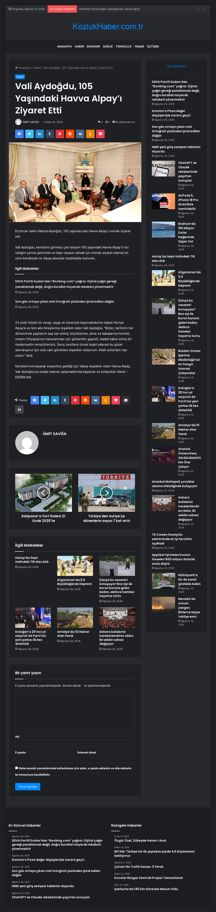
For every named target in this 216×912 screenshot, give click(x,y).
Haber (79, 46)
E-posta (21, 752)
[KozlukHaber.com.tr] (108, 26)
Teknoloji (123, 46)
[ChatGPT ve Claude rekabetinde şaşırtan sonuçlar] (163, 168)
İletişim (153, 46)
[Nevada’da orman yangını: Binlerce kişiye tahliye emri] (163, 605)
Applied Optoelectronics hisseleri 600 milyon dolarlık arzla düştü (173, 559)
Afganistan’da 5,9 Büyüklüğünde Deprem (74, 582)
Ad (18, 736)
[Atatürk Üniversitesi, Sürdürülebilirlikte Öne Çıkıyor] (163, 455)
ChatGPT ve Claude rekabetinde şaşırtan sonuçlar (187, 172)
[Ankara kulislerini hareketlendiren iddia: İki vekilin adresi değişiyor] (117, 618)
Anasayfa (64, 46)
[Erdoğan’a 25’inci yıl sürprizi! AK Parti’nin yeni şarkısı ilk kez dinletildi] (33, 618)
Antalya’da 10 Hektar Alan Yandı (73, 634)
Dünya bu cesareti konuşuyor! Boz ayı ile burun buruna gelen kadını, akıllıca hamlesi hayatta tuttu (116, 588)
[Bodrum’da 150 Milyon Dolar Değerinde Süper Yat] (163, 229)
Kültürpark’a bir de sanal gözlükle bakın (189, 579)
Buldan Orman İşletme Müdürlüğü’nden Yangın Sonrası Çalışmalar (189, 362)
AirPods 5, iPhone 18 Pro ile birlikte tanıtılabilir (188, 202)
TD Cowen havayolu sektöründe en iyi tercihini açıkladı (172, 539)
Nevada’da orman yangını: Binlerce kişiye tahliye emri (189, 608)
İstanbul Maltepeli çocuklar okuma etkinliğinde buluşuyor (174, 484)
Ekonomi (93, 46)
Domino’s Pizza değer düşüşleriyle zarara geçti (171, 113)
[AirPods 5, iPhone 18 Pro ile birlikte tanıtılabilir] (163, 201)
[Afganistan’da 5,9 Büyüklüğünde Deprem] (75, 566)
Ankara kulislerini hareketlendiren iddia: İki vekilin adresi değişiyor (116, 638)
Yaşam (139, 46)
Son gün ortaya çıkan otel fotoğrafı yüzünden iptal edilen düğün (64, 301)
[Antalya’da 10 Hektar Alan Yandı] (75, 618)
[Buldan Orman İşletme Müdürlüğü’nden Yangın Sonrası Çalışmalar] (163, 357)
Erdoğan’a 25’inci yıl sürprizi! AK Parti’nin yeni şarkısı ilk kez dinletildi (30, 638)
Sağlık (108, 46)
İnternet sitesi (86, 752)
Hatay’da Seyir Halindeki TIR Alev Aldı (32, 560)
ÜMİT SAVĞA (31, 122)
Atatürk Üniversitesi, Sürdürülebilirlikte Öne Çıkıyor (189, 458)
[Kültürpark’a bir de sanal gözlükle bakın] (163, 581)
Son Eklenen (176, 66)
